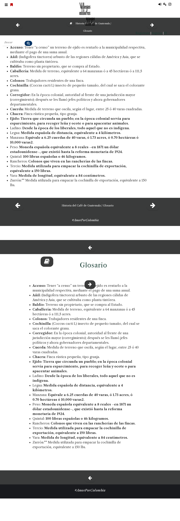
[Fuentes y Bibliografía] (90, 247)
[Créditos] (153, 205)
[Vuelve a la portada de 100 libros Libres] (12, 5)
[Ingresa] (160, 4)
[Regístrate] (165, 4)
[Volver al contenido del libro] (45, 261)
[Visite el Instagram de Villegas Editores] (171, 4)
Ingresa (157, 33)
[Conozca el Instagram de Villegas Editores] (165, 33)
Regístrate (143, 33)
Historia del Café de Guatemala (86, 261)
